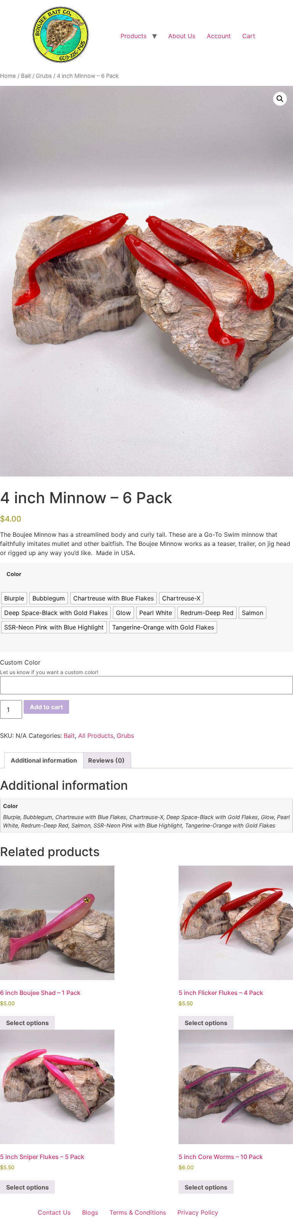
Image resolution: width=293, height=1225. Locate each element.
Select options (27, 1023)
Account (219, 36)
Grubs (44, 75)
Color (13, 574)
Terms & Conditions (137, 1212)
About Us (181, 36)
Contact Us (54, 1212)
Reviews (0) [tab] (106, 760)
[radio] (14, 598)
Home (8, 75)
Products (133, 36)
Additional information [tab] (44, 760)
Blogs (90, 1212)
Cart (248, 36)
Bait (26, 75)
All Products (95, 735)
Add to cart (46, 707)
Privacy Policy (197, 1212)
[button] (280, 99)
